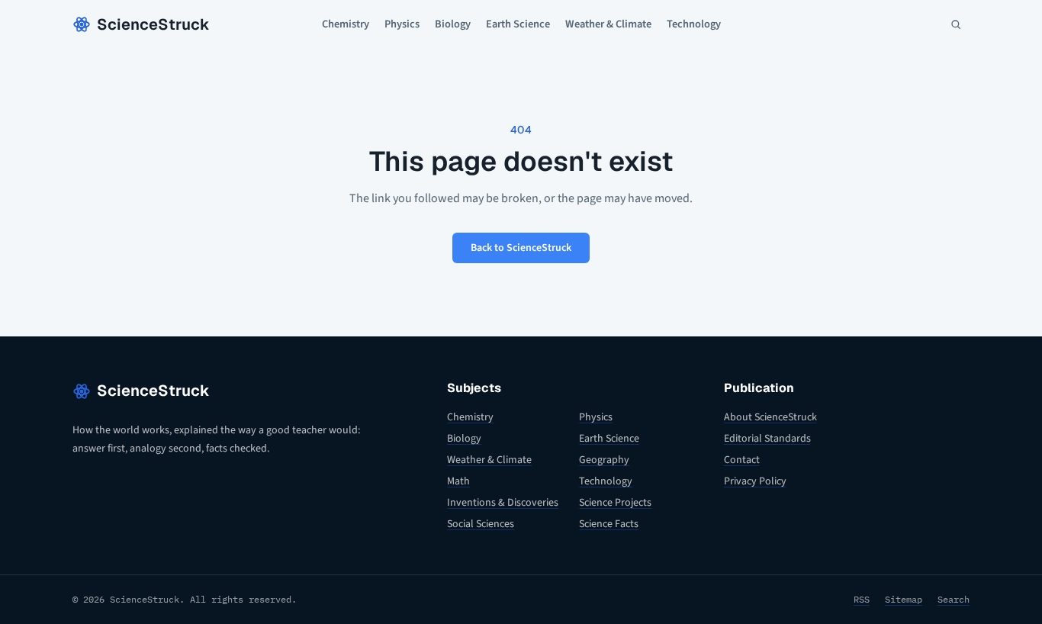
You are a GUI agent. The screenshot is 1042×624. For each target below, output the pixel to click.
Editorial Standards (767, 438)
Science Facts (608, 524)
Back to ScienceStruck (521, 248)
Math (458, 481)
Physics (402, 24)
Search (953, 599)
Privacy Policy (755, 481)
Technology (694, 24)
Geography (604, 460)
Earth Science (518, 24)
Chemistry (345, 24)
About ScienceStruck (770, 417)
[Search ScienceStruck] (956, 24)
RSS (862, 599)
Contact (742, 460)
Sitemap (903, 599)
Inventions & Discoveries (502, 502)
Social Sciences (480, 524)
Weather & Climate (608, 24)
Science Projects (615, 502)
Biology (453, 24)
